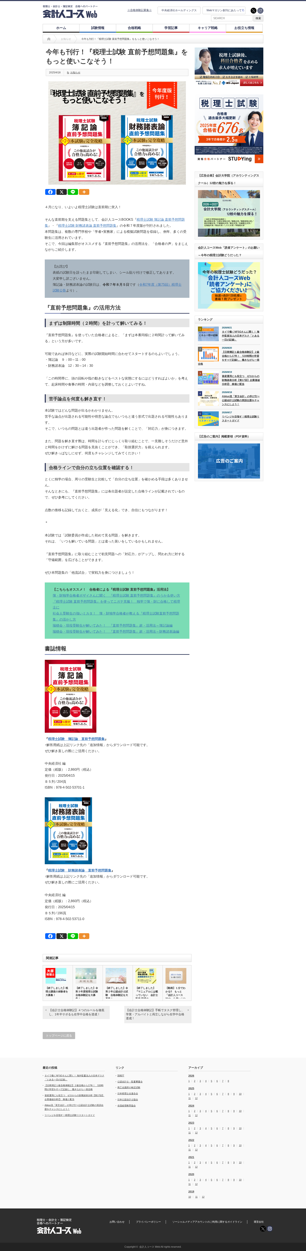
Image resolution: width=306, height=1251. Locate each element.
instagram (260, 11)
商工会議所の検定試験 (128, 1087)
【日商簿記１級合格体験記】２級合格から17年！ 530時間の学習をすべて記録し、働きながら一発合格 (228, 358)
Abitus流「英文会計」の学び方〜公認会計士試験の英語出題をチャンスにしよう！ (241, 400)
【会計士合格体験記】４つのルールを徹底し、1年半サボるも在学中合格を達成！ (76, 1012)
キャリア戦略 (208, 28)
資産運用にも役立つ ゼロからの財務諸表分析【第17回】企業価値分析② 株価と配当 (241, 380)
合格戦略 (134, 28)
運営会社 (259, 1221)
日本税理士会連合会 (127, 1093)
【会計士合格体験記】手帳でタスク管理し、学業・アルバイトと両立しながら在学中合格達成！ (155, 1014)
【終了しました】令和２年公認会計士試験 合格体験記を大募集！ (117, 993)
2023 (191, 1122)
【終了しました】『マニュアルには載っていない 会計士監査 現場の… (147, 993)
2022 (191, 1140)
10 (240, 1094)
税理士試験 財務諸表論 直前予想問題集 (87, 225)
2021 (191, 1157)
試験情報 (97, 28)
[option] (229, 67)
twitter (253, 11)
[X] (61, 192)
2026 (191, 1075)
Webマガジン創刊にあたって (224, 10)
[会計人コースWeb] (70, 16)
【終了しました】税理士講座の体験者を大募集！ (57, 992)
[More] (84, 192)
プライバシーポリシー (148, 1221)
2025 (191, 1088)
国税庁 (120, 1075)
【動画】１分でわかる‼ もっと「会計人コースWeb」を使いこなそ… (175, 995)
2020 (191, 1174)
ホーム (61, 28)
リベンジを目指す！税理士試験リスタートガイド (240, 418)
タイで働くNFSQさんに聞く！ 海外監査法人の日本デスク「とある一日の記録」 (240, 335)
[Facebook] (50, 192)
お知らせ (75, 72)
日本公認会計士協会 (127, 1099)
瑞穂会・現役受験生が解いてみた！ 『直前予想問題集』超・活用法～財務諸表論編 (116, 631)
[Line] (73, 192)
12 (196, 1098)
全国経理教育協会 (126, 1105)
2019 (191, 1191)
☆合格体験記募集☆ (139, 10)
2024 (191, 1105)
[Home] (49, 39)
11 (189, 1098)
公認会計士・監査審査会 (130, 1081)
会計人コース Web (149, 1246)
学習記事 (171, 28)
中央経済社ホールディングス (179, 10)
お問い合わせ (116, 1221)
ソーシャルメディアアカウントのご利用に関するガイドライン (207, 1221)
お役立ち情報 (244, 28)
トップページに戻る (59, 1035)
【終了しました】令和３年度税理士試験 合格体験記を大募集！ (88, 993)
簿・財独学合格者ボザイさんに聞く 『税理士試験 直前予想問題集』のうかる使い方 (116, 595)
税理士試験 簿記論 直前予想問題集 (76, 739)
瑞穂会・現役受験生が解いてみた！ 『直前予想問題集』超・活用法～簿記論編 (113, 625)
